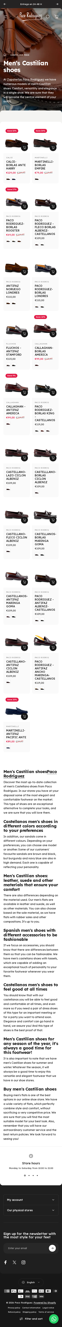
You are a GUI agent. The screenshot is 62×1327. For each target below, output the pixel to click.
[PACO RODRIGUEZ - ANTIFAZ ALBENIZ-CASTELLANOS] (45, 574)
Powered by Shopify (45, 1302)
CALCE (9, 158)
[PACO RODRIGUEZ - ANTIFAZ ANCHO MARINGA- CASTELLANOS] (45, 640)
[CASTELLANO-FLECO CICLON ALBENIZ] (16, 512)
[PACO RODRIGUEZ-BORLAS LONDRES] (45, 264)
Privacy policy (14, 1308)
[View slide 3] (33, 1176)
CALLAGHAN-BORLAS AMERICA (44, 351)
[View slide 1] (25, 1176)
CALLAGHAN (41, 344)
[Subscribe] (52, 1248)
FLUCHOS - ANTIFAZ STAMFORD (14, 351)
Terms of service (46, 1312)
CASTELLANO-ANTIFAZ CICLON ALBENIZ (16, 666)
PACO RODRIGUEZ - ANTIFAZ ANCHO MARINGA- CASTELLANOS (45, 670)
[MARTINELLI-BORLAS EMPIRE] (45, 140)
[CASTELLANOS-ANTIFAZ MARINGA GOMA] (16, 574)
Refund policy (14, 1312)
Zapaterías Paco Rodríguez (25, 79)
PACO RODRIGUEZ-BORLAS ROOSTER (15, 225)
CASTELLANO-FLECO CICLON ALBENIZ (16, 537)
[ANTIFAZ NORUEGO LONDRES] (16, 264)
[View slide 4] (37, 1176)
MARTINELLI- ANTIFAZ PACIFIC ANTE (16, 734)
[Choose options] (24, 147)
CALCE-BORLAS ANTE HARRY (16, 165)
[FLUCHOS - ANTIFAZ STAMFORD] (16, 326)
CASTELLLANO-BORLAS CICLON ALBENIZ (45, 477)
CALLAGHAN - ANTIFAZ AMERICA (15, 410)
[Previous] (5, 4)
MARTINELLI (41, 158)
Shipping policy (29, 1312)
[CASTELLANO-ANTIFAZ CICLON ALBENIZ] (16, 640)
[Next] (57, 4)
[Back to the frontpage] (4, 55)
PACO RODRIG (13, 216)
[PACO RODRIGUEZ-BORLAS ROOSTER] (16, 199)
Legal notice (48, 1308)
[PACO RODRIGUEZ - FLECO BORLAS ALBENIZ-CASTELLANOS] (45, 199)
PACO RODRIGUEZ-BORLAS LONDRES (44, 291)
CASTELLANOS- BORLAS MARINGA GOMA (45, 539)
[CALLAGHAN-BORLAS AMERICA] (45, 326)
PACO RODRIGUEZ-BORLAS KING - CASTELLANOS (45, 413)
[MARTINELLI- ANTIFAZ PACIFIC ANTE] (16, 709)
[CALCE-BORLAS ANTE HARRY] (16, 140)
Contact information (31, 1308)
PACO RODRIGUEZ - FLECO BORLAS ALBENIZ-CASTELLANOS (45, 227)
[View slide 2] (29, 1176)
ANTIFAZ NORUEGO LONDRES (13, 289)
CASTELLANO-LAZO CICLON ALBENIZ (16, 475)
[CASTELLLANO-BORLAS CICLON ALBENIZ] (45, 450)
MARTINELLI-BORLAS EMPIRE (44, 165)
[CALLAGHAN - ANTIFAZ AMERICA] (16, 385)
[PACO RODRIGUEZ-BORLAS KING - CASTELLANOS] (45, 385)
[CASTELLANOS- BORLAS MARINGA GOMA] (45, 512)
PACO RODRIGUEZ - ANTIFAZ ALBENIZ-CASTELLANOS (45, 602)
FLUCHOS (11, 344)
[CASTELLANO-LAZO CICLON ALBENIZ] (16, 450)
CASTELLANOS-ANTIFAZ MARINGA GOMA (17, 601)
